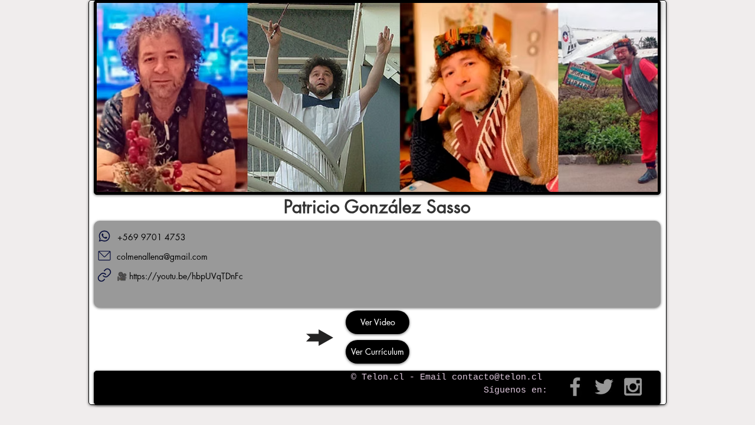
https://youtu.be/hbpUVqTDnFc (186, 276)
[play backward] (111, 97)
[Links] (104, 275)
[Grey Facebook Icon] (575, 386)
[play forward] (643, 97)
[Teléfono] (104, 236)
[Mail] (104, 255)
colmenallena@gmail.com (162, 256)
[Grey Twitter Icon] (604, 386)
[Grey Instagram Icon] (633, 386)
